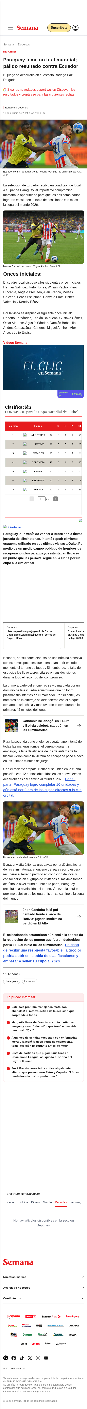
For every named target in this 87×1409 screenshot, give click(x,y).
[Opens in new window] (13, 1358)
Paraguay (11, 981)
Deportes (24, 44)
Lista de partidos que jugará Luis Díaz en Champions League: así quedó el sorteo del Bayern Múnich (31, 635)
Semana (8, 44)
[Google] (5, 1358)
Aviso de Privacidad (18, 1368)
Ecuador (29, 981)
